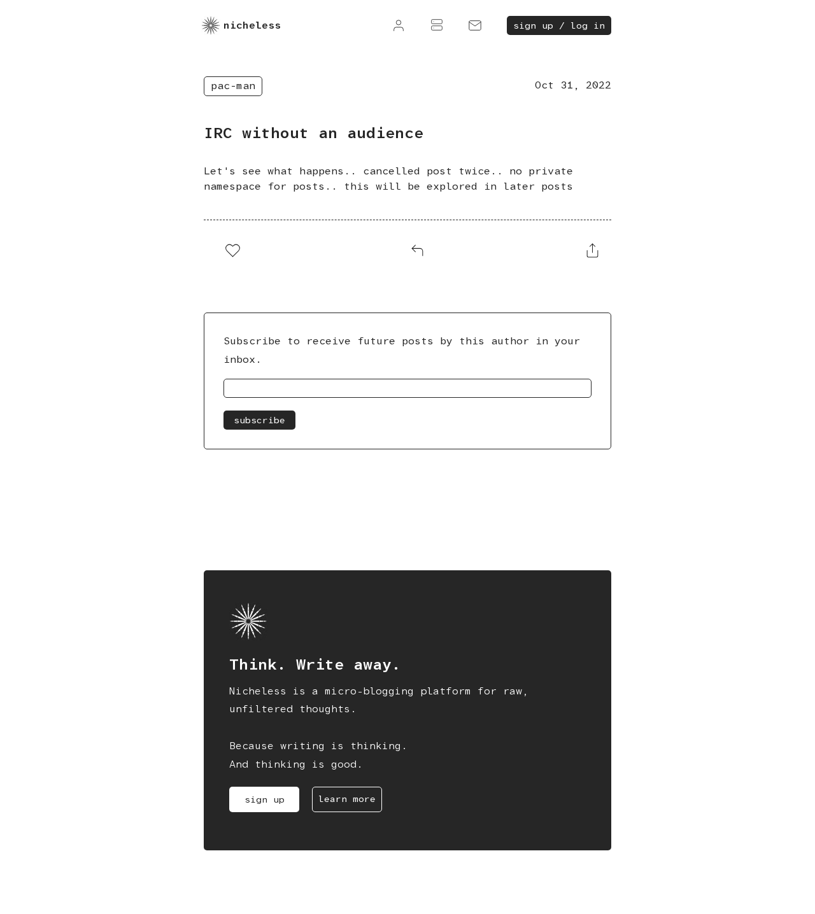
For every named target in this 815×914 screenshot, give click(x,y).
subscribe (259, 420)
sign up (264, 799)
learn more (347, 799)
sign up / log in (559, 25)
